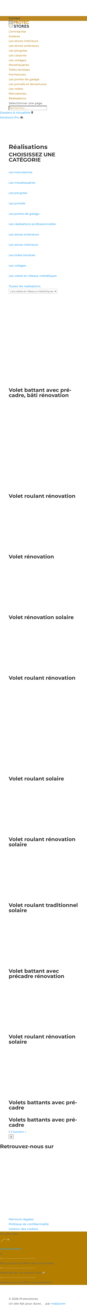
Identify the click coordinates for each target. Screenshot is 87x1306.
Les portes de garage (24, 79)
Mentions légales (21, 1219)
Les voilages (17, 60)
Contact (14, 18)
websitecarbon (11, 1249)
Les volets (16, 89)
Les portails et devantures (28, 84)
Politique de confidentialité (29, 1224)
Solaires (14, 36)
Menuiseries (17, 93)
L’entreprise (17, 31)
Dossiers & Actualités (15, 112)
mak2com (58, 1303)
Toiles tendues (19, 69)
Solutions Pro (9, 117)
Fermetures (17, 74)
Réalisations (17, 98)
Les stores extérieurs (24, 46)
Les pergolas (18, 50)
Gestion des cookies (23, 1229)
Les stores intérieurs (23, 41)
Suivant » (19, 1132)
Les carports (18, 55)
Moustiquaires (19, 65)
